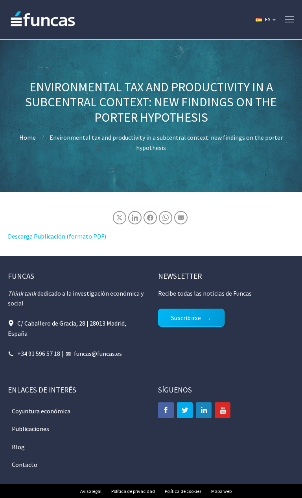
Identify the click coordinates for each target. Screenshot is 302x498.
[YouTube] (222, 410)
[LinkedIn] (204, 410)
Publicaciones (30, 429)
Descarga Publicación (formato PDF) (57, 236)
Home (27, 137)
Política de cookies (183, 491)
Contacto (24, 464)
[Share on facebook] (150, 217)
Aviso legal (90, 491)
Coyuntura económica (41, 411)
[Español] (265, 19)
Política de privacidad (133, 491)
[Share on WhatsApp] (165, 217)
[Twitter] (185, 410)
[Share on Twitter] (119, 217)
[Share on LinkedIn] (135, 217)
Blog (18, 447)
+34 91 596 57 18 (38, 353)
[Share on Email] (181, 217)
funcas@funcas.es (98, 353)
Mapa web (221, 491)
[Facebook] (166, 410)
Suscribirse (186, 318)
